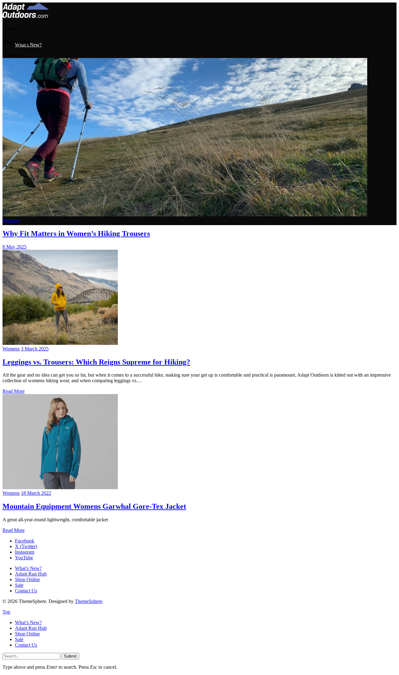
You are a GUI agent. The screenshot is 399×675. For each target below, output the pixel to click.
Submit (70, 656)
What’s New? (28, 568)
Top (6, 612)
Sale (19, 585)
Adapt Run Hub (31, 573)
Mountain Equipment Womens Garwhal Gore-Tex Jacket (94, 506)
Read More (13, 391)
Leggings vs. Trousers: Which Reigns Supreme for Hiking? (96, 362)
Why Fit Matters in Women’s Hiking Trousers (76, 233)
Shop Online (27, 579)
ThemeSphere (88, 601)
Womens (11, 220)
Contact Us (26, 590)
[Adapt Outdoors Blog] (25, 16)
